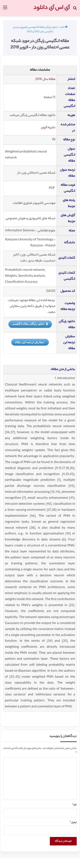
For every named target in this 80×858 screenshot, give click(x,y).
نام (74, 805)
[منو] (5, 9)
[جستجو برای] (75, 9)
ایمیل (73, 822)
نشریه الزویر (48, 127)
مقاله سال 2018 (45, 79)
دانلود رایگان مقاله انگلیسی (28, 324)
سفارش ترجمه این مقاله (29, 342)
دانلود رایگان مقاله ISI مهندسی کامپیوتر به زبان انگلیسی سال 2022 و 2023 (35, 29)
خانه (63, 27)
